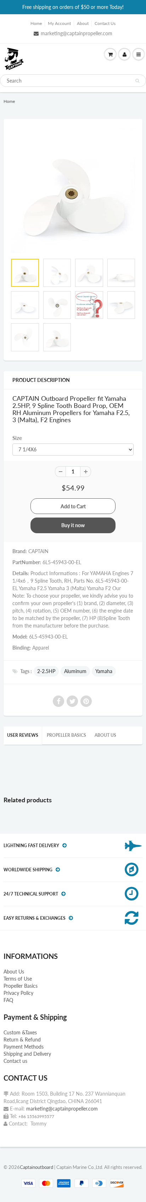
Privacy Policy (18, 993)
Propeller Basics (66, 735)
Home (36, 23)
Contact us (15, 1061)
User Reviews (22, 735)
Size (17, 438)
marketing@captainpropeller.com (76, 33)
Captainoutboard (36, 1167)
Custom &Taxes (20, 1032)
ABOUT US (105, 735)
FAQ (8, 1000)
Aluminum (75, 671)
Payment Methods (24, 1047)
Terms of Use (18, 979)
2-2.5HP (46, 671)
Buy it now (73, 525)
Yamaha (103, 671)
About (83, 23)
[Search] (137, 80)
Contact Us (105, 23)
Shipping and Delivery (27, 1054)
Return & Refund (22, 1039)
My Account (59, 23)
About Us (14, 972)
